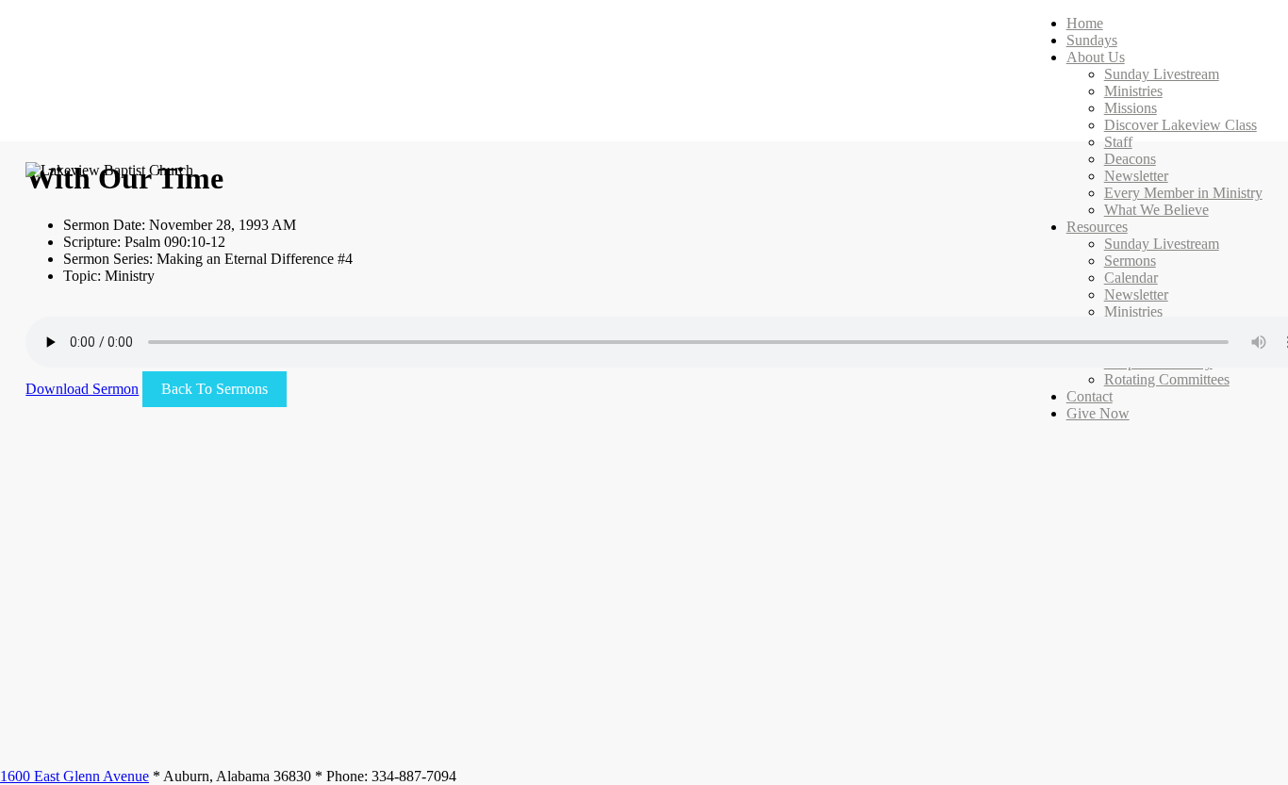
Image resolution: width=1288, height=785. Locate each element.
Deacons (1130, 159)
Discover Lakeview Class (1180, 125)
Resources (1097, 227)
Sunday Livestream (1161, 74)
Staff (1118, 142)
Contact (1089, 396)
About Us (1095, 57)
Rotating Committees (1167, 379)
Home (1084, 23)
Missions (1130, 108)
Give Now (1098, 413)
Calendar (1131, 278)
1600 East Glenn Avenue (74, 776)
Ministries (1133, 91)
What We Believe (1156, 210)
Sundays (1091, 40)
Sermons (1130, 261)
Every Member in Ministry (1183, 193)
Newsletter (1136, 176)
